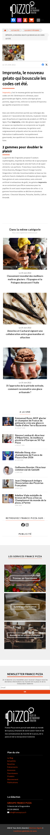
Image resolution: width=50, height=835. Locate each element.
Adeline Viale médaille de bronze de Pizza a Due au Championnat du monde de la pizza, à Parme (30, 499)
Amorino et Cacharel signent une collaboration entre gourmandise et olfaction (25, 334)
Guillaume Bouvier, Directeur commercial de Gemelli (30, 468)
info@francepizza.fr (18, 812)
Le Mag (10, 758)
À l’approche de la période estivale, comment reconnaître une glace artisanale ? (25, 389)
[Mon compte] (25, 20)
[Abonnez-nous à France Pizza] (31, 20)
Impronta (6, 92)
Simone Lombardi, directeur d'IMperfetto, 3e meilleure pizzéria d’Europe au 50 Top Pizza (30, 439)
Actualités (15, 30)
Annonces (11, 770)
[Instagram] (27, 525)
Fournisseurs (12, 773)
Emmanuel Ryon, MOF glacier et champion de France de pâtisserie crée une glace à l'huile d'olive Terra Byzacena (30, 422)
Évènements (12, 767)
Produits (10, 776)
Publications (12, 782)
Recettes (11, 764)
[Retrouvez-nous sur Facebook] (13, 20)
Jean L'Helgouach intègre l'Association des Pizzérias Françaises (29, 483)
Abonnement (12, 779)
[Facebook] (23, 525)
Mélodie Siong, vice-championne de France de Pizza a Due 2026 (28, 455)
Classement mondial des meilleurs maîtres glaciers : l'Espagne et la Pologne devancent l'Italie (25, 279)
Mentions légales (35, 828)
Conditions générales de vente (25, 831)
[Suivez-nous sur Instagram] (19, 20)
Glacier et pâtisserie (32, 30)
